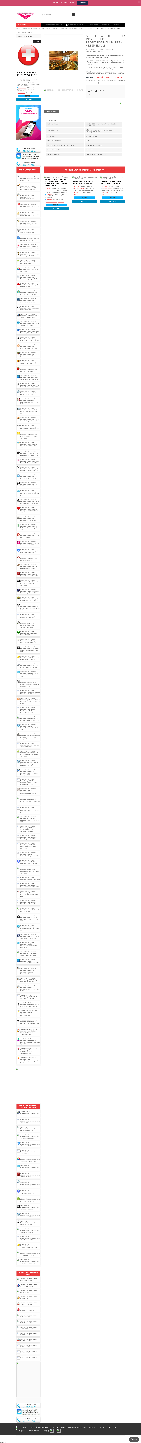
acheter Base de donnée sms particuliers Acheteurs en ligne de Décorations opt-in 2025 (28, 292)
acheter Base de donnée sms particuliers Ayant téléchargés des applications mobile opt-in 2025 (29, 377)
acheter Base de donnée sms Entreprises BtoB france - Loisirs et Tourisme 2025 (30, 1191)
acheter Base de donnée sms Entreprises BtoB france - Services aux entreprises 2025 (30, 1113)
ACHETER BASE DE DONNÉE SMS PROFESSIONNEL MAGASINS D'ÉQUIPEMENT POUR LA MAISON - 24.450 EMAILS (56, 182)
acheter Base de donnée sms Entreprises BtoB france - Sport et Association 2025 (30, 1167)
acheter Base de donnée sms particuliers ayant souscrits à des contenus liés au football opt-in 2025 (29, 674)
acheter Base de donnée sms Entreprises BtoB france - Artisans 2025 (30, 1121)
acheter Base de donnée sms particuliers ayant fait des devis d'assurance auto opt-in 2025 (29, 665)
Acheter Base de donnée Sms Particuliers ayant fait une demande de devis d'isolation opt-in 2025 (30, 988)
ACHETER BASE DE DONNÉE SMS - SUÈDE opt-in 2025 (29, 1358)
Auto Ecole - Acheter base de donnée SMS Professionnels (83, 182)
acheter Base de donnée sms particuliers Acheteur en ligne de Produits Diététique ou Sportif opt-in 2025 (30, 607)
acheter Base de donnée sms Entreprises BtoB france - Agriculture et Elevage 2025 (30, 1159)
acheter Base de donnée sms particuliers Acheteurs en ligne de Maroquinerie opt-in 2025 (28, 518)
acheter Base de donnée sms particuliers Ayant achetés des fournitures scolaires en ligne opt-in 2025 (29, 401)
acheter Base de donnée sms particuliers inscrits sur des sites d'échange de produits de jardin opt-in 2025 (29, 753)
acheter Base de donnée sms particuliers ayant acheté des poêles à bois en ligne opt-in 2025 (29, 854)
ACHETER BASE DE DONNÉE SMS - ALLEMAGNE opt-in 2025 (29, 1328)
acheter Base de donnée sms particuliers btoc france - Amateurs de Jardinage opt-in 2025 (29, 261)
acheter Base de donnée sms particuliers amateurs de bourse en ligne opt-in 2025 (30, 909)
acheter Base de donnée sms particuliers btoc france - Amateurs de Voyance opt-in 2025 (29, 238)
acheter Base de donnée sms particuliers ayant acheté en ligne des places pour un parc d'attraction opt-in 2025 (29, 710)
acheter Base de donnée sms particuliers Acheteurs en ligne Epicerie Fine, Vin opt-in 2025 (28, 369)
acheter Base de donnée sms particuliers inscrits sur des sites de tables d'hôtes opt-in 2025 (30, 745)
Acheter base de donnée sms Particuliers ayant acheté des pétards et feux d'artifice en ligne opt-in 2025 (28, 1013)
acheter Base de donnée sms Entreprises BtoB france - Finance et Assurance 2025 (30, 1199)
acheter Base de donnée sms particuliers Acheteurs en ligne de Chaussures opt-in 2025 (28, 566)
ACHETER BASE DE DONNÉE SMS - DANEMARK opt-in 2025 (29, 1291)
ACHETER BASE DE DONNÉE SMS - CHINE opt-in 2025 (29, 1316)
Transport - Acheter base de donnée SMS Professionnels (111, 182)
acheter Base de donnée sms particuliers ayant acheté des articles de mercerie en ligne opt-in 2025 (30, 800)
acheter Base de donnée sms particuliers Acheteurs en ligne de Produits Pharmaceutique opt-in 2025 (30, 527)
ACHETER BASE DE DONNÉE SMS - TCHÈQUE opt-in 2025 (29, 1304)
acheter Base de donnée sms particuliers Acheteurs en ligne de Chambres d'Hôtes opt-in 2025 (29, 427)
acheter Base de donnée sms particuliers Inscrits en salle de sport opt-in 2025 (28, 633)
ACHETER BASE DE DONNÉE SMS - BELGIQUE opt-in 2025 (29, 1297)
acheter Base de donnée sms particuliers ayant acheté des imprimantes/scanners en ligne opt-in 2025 (28, 845)
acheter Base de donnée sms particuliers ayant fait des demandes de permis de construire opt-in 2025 (28, 624)
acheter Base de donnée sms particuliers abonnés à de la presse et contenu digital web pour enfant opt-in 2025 (30, 683)
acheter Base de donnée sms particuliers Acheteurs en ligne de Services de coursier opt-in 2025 (29, 501)
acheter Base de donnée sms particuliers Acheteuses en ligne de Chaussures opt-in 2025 (29, 558)
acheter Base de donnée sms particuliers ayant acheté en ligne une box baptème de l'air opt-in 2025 (29, 727)
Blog (45, 1431)
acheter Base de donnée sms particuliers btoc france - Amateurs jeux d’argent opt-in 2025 (29, 214)
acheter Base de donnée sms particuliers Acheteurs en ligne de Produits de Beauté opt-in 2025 (29, 598)
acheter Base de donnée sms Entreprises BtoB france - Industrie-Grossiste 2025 (30, 1230)
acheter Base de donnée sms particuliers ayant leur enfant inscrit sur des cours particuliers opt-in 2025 (30, 649)
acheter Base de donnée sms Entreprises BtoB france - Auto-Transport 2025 (30, 1222)
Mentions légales (43, 1427)
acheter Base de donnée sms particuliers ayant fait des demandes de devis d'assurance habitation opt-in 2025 (29, 781)
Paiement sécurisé (74, 1427)
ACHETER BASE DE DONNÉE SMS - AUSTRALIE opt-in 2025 (29, 1285)
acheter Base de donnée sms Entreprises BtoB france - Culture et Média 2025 (30, 1207)
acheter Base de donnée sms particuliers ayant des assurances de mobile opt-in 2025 (29, 961)
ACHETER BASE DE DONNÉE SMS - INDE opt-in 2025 (29, 1346)
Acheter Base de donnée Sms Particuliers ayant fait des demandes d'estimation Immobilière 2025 (28, 971)
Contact (32, 1427)
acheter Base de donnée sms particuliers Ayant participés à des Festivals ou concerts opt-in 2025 (29, 385)
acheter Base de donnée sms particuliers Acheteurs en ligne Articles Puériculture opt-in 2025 (29, 346)
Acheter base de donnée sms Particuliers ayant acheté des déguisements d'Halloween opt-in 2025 (29, 1022)
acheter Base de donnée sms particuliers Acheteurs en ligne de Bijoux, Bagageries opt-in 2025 (29, 338)
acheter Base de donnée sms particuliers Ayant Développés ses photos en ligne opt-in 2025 (29, 591)
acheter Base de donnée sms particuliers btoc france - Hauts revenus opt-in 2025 (28, 223)
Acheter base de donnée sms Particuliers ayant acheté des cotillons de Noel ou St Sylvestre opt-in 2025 (28, 1032)
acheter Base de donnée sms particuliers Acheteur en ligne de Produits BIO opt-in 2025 (29, 616)
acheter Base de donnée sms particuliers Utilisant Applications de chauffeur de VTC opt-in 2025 (29, 453)
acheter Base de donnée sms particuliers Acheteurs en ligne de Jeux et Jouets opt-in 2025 (29, 354)
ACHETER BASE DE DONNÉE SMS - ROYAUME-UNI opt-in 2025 (29, 1310)
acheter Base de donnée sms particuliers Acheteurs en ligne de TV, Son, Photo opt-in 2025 (29, 315)
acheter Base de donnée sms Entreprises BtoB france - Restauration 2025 (30, 1144)
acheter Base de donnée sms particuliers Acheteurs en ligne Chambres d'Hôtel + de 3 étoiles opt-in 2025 (29, 435)
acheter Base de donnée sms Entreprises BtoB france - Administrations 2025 (30, 1128)
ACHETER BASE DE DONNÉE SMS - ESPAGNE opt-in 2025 (29, 1322)
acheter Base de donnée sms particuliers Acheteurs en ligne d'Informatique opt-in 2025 (28, 300)
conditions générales (58, 1427)
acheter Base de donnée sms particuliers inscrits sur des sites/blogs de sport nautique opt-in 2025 (29, 810)
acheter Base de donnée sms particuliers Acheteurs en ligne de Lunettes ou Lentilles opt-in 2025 (29, 468)
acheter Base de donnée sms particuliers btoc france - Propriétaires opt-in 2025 (28, 197)
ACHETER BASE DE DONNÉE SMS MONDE (28, 1273)
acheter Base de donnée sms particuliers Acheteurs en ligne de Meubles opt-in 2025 (29, 284)
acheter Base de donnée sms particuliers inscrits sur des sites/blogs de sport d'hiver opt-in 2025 (29, 819)
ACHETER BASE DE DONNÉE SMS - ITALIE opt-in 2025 (29, 1352)
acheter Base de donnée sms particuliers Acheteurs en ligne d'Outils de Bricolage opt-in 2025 (29, 574)
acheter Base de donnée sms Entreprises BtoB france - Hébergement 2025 (30, 1184)
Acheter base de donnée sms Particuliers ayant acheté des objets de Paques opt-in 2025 (29, 1060)
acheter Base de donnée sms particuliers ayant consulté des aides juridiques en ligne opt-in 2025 (29, 918)
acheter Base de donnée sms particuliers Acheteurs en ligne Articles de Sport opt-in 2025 (28, 362)
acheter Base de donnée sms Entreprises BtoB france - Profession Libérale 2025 (30, 1175)
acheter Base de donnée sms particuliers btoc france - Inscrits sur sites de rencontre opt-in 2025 (29, 246)
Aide (109, 1427)
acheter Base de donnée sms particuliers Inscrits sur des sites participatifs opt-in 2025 (29, 392)
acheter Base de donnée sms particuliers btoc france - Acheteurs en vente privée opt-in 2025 (30, 187)
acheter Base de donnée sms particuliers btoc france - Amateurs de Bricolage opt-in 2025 (29, 254)
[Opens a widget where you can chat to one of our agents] (134, 1439)
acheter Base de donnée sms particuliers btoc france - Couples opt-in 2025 (29, 269)
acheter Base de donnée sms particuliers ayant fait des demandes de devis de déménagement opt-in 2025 (28, 791)
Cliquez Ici (82, 3)
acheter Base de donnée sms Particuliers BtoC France (28, 170)
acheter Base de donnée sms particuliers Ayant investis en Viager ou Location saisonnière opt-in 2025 (29, 410)
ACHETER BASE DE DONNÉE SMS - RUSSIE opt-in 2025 (29, 1340)
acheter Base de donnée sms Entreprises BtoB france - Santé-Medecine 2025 (30, 1238)
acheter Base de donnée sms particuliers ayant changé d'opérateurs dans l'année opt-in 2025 (29, 928)
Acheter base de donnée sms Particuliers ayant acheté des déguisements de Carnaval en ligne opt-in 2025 (30, 1041)
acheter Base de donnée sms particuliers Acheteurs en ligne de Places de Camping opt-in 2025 (29, 419)
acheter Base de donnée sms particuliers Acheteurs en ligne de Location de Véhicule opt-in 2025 (28, 445)
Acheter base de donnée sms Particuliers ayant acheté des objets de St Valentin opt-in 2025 (28, 1050)
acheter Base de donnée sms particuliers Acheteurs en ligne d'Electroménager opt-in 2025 (28, 277)
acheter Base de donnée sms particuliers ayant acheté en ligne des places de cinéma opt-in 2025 (29, 718)
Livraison (23, 1427)
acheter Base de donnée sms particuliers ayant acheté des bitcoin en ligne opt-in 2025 (28, 902)
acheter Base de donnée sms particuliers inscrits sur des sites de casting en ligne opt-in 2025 (30, 953)
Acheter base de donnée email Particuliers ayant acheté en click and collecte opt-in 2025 (29, 996)
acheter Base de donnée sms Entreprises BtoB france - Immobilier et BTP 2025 (30, 1215)
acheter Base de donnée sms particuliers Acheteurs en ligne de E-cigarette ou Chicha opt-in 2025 (29, 510)
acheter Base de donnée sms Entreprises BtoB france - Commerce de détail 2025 (30, 1253)
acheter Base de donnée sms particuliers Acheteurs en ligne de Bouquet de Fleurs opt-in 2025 (29, 461)
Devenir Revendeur (34, 1431)
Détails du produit (51, 111)
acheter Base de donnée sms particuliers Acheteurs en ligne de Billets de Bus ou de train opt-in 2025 (29, 493)
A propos (101, 1427)
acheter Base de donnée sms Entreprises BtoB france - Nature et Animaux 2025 (30, 1136)
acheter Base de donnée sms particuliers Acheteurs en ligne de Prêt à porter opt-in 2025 (29, 551)
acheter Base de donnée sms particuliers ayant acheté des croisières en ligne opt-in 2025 (28, 862)
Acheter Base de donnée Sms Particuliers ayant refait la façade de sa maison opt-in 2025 (29, 979)
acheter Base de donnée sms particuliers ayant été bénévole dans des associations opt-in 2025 (29, 945)
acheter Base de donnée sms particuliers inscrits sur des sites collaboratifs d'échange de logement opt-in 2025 (29, 763)
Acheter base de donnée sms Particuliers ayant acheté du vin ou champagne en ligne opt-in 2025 (29, 1004)
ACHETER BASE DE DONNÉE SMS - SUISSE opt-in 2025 (29, 1334)
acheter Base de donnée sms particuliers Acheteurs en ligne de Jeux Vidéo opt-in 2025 (29, 308)
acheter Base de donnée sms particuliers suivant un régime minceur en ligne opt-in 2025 (28, 640)
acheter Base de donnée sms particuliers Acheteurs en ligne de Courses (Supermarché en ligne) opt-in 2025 (29, 582)
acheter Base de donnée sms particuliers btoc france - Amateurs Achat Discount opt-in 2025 (29, 206)
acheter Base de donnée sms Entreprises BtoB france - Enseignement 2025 (30, 1151)
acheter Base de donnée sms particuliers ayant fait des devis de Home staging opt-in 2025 (29, 657)
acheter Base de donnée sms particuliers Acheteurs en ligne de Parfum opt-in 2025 (29, 535)
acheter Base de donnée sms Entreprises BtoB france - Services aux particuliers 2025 (30, 1245)
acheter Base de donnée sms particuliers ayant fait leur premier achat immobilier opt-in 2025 (29, 936)
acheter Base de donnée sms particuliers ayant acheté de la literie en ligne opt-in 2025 (28, 837)
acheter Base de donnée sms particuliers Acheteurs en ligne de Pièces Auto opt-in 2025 (28, 484)
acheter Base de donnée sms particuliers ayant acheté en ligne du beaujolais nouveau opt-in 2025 (30, 885)
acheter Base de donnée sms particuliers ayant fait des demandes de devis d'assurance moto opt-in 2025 (29, 772)
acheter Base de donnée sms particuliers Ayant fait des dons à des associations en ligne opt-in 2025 (29, 893)
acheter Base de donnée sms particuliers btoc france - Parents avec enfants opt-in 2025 (29, 230)
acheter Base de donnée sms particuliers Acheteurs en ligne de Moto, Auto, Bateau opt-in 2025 (29, 331)
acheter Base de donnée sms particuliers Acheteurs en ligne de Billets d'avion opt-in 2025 (28, 476)
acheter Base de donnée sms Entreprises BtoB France (28, 1106)
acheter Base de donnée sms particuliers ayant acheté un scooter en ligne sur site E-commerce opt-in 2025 (28, 828)
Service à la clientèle (89, 1427)
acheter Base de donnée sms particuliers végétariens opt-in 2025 (30, 878)
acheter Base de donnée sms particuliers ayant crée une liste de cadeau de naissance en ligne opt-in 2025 (30, 700)
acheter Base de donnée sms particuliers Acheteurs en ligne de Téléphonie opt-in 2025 (29, 323)
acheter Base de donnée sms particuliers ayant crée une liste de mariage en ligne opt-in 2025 (30, 692)
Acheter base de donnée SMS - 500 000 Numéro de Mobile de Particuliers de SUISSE (27, 74)
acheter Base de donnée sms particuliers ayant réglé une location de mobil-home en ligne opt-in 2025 (29, 870)
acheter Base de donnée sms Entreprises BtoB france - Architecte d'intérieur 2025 (30, 1261)
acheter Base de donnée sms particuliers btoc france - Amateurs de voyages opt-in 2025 (29, 178)
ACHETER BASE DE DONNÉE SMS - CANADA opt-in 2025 (29, 1279)
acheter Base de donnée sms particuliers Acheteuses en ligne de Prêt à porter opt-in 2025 (29, 543)
